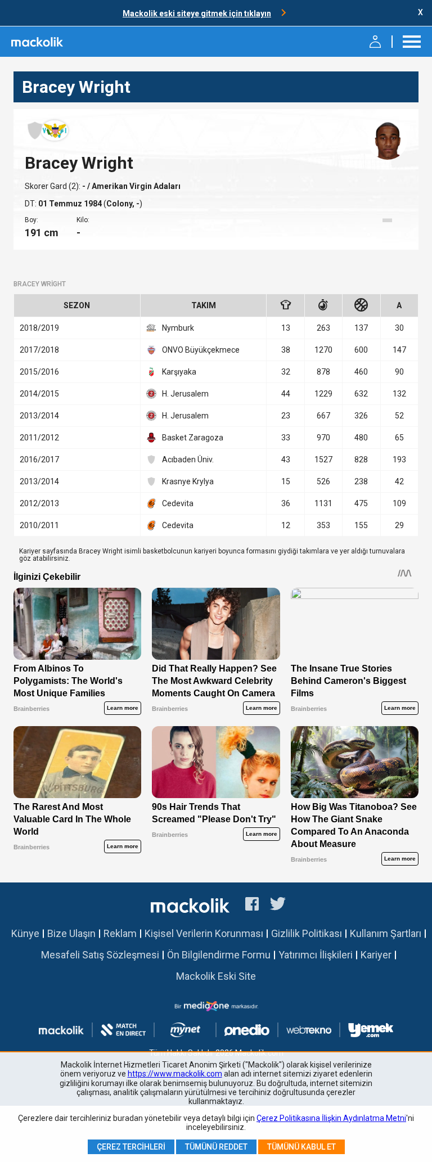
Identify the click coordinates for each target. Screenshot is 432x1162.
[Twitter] (278, 906)
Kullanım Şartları (385, 933)
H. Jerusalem (185, 393)
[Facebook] (252, 906)
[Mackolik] (38, 41)
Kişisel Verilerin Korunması (204, 933)
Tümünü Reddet (216, 1146)
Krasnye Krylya (188, 481)
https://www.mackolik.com (175, 1073)
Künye (25, 933)
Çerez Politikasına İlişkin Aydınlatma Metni (331, 1118)
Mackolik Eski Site (216, 976)
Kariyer (376, 955)
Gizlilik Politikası (306, 933)
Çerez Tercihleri (131, 1146)
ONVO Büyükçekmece (201, 349)
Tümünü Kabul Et (301, 1146)
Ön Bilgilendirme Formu (219, 955)
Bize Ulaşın (71, 933)
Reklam (120, 933)
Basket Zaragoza (192, 437)
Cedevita (178, 503)
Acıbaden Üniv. (188, 459)
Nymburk (178, 327)
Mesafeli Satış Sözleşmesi (100, 955)
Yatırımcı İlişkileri (315, 955)
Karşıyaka (179, 371)
